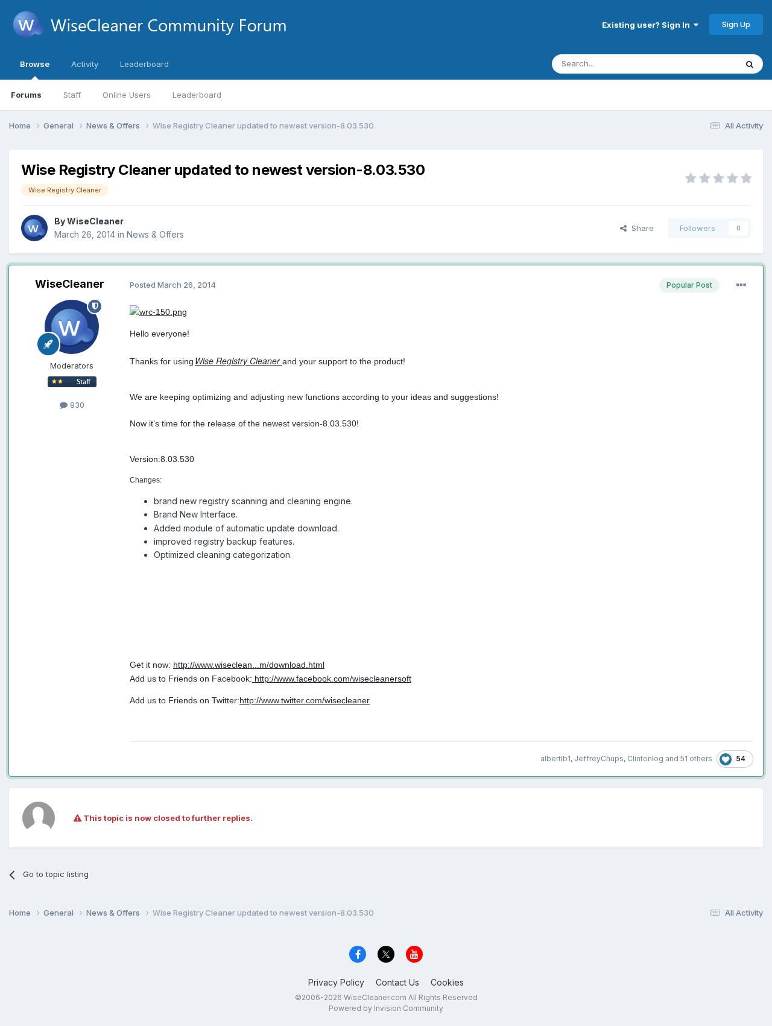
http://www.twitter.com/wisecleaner (304, 700)
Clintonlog (645, 758)
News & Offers (155, 234)
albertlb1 (555, 758)
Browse (34, 64)
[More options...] (741, 285)
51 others (696, 758)
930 (76, 405)
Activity (84, 64)
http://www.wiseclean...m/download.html (248, 665)
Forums (26, 95)
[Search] (749, 64)
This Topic (701, 63)
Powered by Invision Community (386, 1008)
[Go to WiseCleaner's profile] (34, 228)
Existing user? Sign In (648, 25)
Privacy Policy (336, 982)
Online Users (127, 95)
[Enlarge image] (158, 311)
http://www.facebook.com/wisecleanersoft (331, 678)
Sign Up (736, 24)
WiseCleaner (95, 221)
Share (640, 228)
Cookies (447, 982)
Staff (72, 95)
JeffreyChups (599, 758)
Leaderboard (196, 95)
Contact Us (397, 982)
